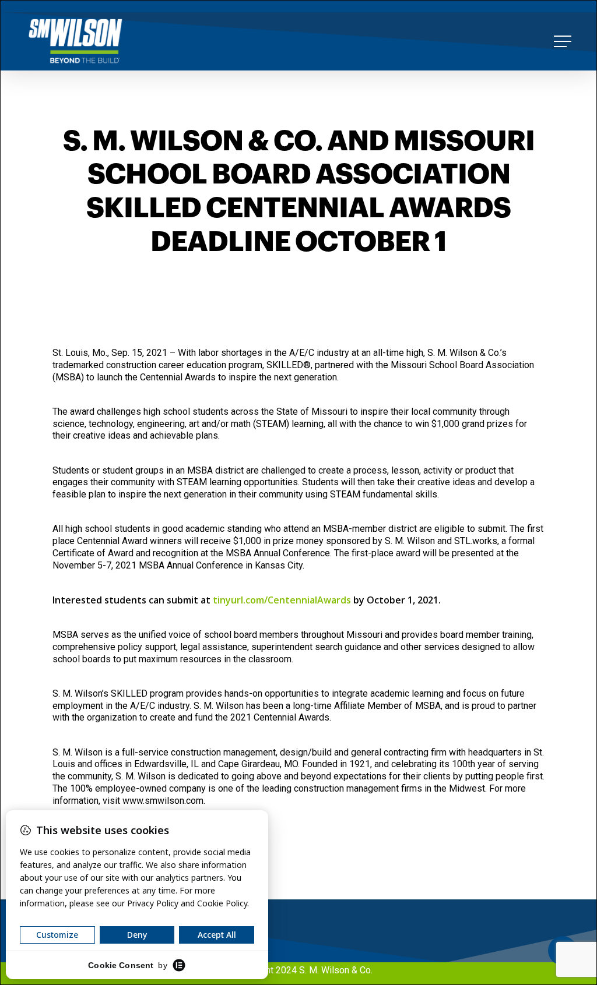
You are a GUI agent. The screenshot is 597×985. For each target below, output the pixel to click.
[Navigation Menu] (564, 41)
